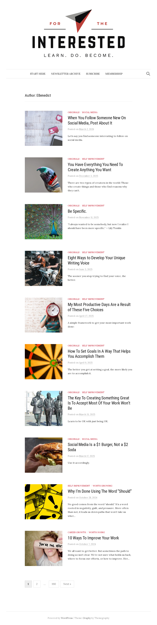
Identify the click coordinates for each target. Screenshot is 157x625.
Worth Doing (97, 532)
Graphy (87, 618)
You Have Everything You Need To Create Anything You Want (95, 167)
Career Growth (77, 532)
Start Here (38, 73)
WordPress (67, 618)
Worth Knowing (102, 485)
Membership (114, 73)
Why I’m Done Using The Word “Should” (100, 491)
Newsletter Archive (65, 73)
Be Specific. (77, 211)
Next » (67, 584)
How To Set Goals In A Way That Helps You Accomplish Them (99, 354)
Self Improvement (93, 159)
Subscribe (93, 73)
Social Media (89, 112)
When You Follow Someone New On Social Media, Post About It (97, 120)
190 (54, 584)
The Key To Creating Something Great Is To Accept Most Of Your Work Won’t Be (99, 403)
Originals (73, 112)
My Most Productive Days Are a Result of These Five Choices (99, 307)
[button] (53, 128)
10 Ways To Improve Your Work (93, 537)
